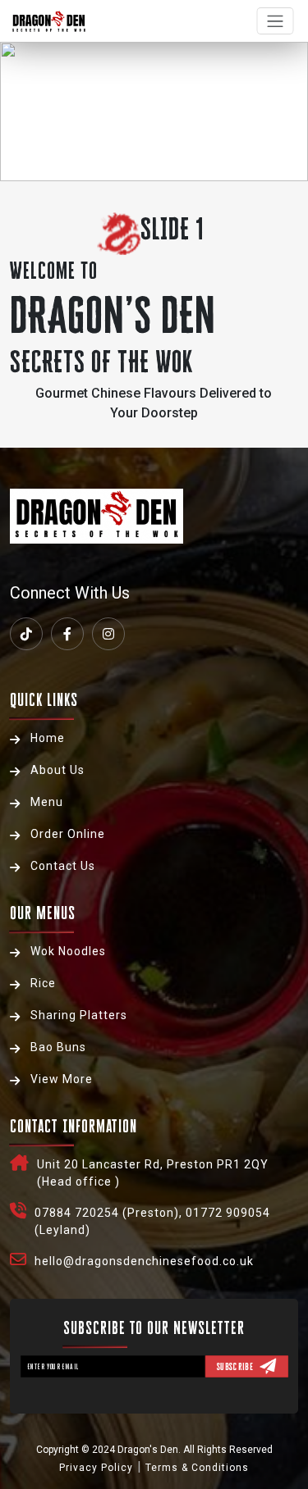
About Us (57, 769)
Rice (43, 983)
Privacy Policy (96, 1467)
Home (47, 737)
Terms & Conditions (197, 1467)
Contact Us (62, 865)
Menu (46, 801)
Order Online (67, 833)
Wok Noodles (68, 951)
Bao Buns (58, 1047)
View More (61, 1079)
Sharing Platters (78, 1015)
